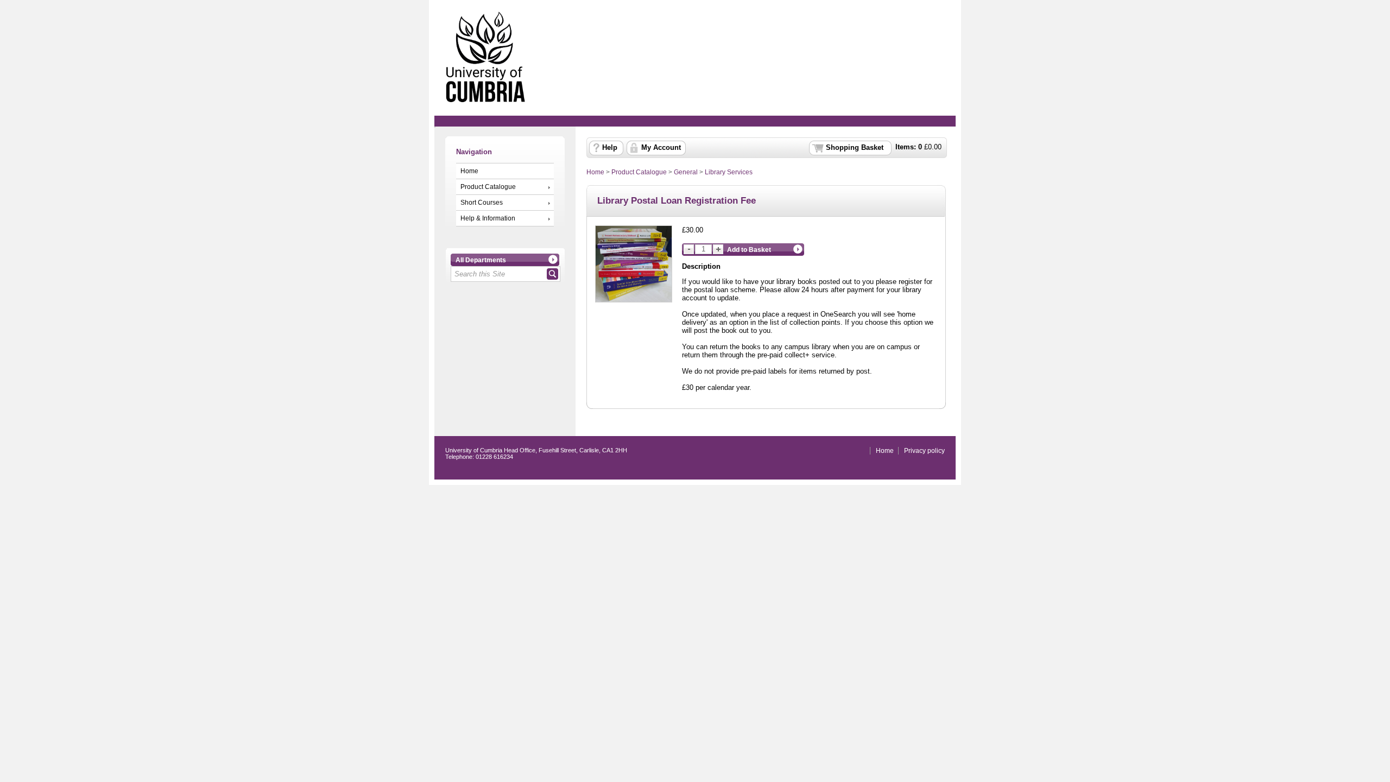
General (686, 172)
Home (469, 171)
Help (609, 148)
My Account (661, 148)
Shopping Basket (854, 148)
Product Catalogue (488, 187)
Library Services (729, 172)
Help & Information (487, 218)
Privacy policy (924, 451)
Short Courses (481, 202)
